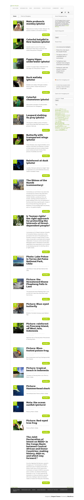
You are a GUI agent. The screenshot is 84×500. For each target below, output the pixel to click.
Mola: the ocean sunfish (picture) (36, 403)
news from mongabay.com (62, 80)
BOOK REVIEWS (37, 8)
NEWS (30, 8)
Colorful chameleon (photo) (37, 98)
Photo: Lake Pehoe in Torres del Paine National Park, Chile (37, 260)
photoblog (59, 123)
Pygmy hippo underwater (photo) (38, 60)
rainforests (57, 127)
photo (59, 121)
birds (65, 110)
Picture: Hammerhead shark (38, 387)
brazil (62, 112)
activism (57, 109)
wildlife (62, 130)
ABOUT (62, 8)
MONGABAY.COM (23, 8)
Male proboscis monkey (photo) (35, 22)
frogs (56, 116)
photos (60, 126)
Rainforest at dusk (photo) (37, 161)
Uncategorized (30, 310)
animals (58, 111)
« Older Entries (14, 487)
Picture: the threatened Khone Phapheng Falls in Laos (37, 283)
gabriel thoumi (60, 116)
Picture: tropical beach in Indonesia (37, 369)
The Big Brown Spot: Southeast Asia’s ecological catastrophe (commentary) (62, 63)
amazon (64, 109)
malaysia (56, 120)
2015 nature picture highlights (63, 47)
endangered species (60, 115)
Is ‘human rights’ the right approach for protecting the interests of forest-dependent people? (38, 221)
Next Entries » (70, 487)
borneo (59, 112)
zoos (66, 130)
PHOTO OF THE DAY (46, 8)
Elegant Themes (56, 496)
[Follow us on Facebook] (65, 12)
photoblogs (59, 124)
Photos (47, 26)
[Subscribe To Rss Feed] (68, 12)
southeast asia (57, 128)
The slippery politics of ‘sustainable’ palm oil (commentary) (61, 56)
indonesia (61, 117)
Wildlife (39, 189)
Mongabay (34, 26)
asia (62, 110)
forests (68, 115)
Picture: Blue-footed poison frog (37, 349)
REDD (46, 460)
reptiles (61, 127)
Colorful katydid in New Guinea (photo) (38, 40)
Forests (35, 230)
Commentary (29, 189)
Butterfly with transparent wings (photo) (37, 137)
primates (65, 126)
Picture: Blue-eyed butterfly (37, 305)
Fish (66, 115)
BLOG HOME (15, 8)
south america (66, 127)
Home (14, 16)
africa (61, 109)
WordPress (70, 496)
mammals (61, 120)
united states (62, 128)
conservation (58, 113)
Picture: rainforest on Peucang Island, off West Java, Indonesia (37, 327)
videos (57, 130)
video (67, 128)
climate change (66, 112)
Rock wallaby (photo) (34, 78)
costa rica (63, 113)
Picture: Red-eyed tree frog (37, 421)
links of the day (58, 118)
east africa (63, 114)
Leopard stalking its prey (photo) (36, 116)
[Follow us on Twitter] (61, 12)
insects (65, 117)
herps (64, 116)
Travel (35, 189)
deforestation (58, 114)
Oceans (56, 121)
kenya (68, 117)
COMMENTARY (56, 8)
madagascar (65, 118)
